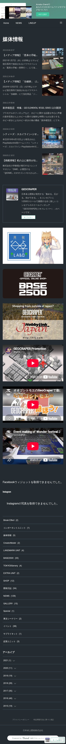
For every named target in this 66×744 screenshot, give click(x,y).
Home (6, 22)
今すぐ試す (42, 14)
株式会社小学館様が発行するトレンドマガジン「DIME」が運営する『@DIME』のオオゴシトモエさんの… (20, 169)
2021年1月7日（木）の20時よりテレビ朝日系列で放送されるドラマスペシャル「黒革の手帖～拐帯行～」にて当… (21, 64)
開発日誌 (10, 588)
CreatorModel (11, 542)
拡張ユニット (11, 641)
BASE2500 (11, 557)
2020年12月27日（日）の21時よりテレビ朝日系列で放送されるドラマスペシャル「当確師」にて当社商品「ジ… (20, 90)
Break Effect (10, 520)
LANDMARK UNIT (13, 550)
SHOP (8, 580)
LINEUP (32, 22)
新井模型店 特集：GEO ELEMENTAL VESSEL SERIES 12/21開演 (32, 107)
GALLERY (10, 603)
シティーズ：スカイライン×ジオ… (20, 134)
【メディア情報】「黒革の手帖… (20, 55)
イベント (10, 625)
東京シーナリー (12, 618)
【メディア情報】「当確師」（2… (20, 81)
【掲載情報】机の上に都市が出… (20, 160)
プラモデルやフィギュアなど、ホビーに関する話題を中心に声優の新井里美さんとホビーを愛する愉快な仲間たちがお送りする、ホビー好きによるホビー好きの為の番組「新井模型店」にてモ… (32, 116)
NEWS (19, 22)
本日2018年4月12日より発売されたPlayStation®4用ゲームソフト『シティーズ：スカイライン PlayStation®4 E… (21, 143)
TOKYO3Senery (12, 565)
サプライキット (12, 633)
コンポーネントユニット (16, 527)
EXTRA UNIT (11, 572)
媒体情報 (9, 535)
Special (8, 610)
